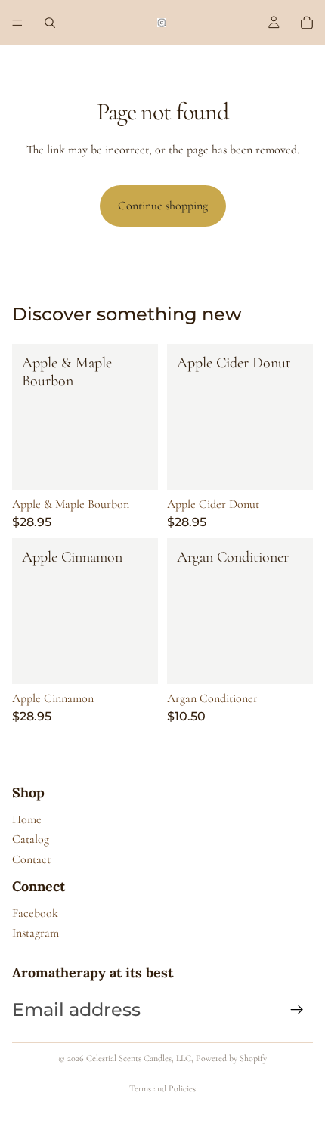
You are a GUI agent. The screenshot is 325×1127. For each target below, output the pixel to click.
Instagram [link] (35, 932)
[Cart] (306, 22)
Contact (31, 859)
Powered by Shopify (231, 1058)
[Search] (50, 22)
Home (27, 819)
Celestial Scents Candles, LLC (138, 1058)
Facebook (35, 913)
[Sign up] (297, 1010)
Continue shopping (163, 205)
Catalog (30, 839)
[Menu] (17, 22)
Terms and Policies (162, 1088)
